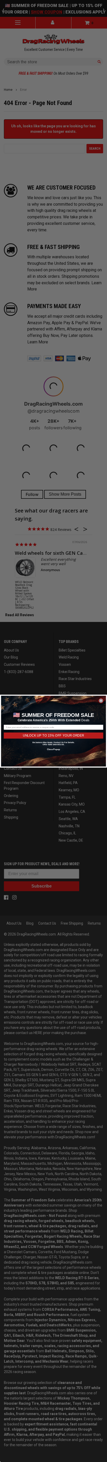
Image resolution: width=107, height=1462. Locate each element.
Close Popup (53, 749)
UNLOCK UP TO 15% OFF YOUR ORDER (53, 735)
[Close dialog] (101, 700)
